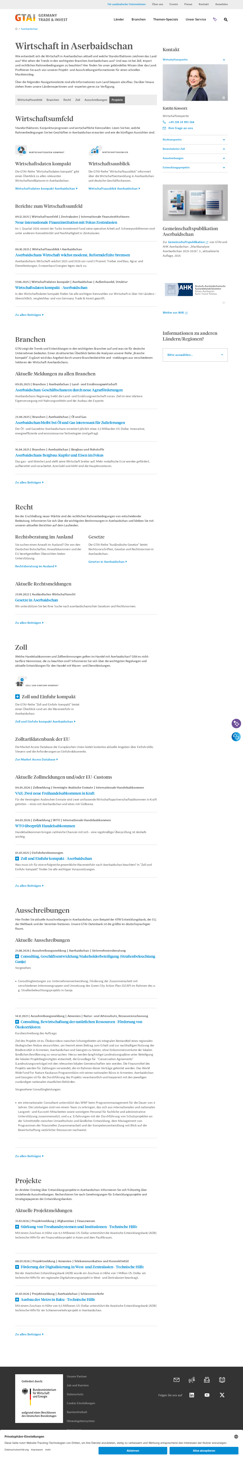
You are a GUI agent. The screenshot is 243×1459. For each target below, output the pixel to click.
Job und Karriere (78, 1385)
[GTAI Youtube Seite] (207, 1395)
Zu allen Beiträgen (28, 315)
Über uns (157, 4)
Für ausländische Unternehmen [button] (127, 4)
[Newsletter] (207, 1380)
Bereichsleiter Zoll (174, 149)
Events (174, 4)
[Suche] (226, 20)
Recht (67, 100)
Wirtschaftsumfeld (29, 100)
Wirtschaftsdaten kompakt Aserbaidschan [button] (45, 189)
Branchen (53, 100)
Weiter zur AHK (173, 313)
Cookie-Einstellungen (81, 1403)
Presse (188, 4)
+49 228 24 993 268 (181, 122)
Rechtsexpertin (172, 139)
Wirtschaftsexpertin (175, 59)
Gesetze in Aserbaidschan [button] (106, 562)
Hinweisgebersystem (81, 1421)
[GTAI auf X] (222, 1395)
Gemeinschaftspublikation (186, 242)
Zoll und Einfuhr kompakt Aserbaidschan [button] (44, 722)
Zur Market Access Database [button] (35, 759)
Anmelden (221, 4)
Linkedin (191, 1395)
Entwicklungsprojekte (176, 167)
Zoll (77, 100)
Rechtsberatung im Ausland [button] (34, 566)
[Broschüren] (222, 1380)
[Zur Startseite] (41, 20)
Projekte (117, 100)
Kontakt (204, 4)
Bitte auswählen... (180, 355)
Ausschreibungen (95, 100)
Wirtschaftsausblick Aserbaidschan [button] (113, 189)
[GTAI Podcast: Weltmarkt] (191, 1380)
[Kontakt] (176, 1380)
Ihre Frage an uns (180, 128)
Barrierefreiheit (77, 1412)
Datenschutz (75, 1394)
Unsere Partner (77, 1376)
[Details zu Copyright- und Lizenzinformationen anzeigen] (223, 97)
